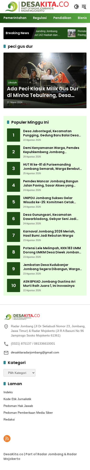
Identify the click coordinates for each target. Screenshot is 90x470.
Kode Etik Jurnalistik (17, 399)
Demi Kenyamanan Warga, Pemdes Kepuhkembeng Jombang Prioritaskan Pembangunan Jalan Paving (51, 150)
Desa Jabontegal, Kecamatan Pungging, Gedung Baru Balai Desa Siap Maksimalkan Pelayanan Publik (51, 133)
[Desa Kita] (36, 6)
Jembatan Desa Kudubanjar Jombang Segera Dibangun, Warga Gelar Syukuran (51, 267)
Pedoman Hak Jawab (18, 406)
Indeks (8, 392)
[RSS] (6, 438)
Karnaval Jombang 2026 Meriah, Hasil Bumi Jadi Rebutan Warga (49, 233)
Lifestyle (12, 82)
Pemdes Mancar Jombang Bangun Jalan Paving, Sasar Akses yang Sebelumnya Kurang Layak (50, 183)
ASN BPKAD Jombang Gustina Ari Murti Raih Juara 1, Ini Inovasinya (49, 284)
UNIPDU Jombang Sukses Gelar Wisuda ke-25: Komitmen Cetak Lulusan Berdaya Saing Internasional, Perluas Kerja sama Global (53, 200)
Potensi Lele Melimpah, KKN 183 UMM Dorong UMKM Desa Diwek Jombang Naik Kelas (52, 250)
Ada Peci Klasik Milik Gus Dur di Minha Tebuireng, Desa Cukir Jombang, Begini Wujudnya (43, 92)
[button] (76, 6)
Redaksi (9, 419)
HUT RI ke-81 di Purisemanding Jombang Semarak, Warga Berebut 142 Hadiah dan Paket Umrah (51, 167)
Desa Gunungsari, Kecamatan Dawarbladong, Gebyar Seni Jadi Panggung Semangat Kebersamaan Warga (52, 217)
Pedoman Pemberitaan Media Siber (28, 412)
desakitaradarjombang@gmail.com (35, 352)
